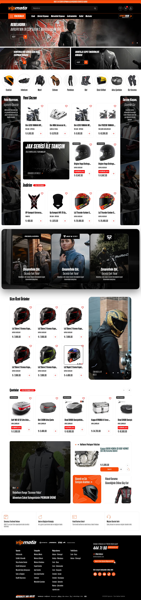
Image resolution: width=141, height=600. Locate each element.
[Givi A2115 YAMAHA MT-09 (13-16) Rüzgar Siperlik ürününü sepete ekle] (41, 133)
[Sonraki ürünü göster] (127, 465)
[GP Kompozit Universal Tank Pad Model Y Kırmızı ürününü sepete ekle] (41, 221)
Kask (33, 16)
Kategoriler (37, 551)
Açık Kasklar (37, 570)
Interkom (36, 578)
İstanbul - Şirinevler (57, 582)
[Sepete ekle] (121, 469)
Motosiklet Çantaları (39, 582)
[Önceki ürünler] (124, 390)
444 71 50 (100, 548)
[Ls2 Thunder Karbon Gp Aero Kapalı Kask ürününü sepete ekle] (89, 221)
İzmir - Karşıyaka (56, 570)
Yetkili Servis (73, 551)
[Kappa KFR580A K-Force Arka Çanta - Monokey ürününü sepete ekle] (109, 431)
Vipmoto (18, 551)
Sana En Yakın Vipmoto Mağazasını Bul (104, 561)
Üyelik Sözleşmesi (21, 566)
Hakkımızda (19, 554)
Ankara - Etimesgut (57, 554)
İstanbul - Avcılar (56, 574)
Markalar (89, 16)
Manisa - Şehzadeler (57, 585)
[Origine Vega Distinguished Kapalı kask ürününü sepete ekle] (89, 173)
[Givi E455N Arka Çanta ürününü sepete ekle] (55, 431)
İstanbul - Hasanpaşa (58, 578)
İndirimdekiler (72, 16)
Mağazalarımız (56, 551)
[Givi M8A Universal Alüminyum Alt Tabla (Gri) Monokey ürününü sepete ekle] (65, 133)
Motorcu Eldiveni (38, 558)
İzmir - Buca (55, 562)
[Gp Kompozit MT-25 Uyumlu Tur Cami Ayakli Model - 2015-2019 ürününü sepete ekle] (65, 221)
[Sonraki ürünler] (129, 390)
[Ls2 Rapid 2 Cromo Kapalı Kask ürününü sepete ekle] (81, 375)
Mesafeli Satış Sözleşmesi (23, 570)
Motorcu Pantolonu (39, 562)
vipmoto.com (55, 589)
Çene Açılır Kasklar (39, 574)
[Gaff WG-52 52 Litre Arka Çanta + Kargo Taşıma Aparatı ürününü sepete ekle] (29, 430)
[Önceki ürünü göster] (127, 469)
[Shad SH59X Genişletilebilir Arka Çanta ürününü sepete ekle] (82, 430)
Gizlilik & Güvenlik (20, 558)
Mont (14, 487)
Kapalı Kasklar (38, 566)
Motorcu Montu (38, 554)
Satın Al (109, 469)
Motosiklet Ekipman (58, 16)
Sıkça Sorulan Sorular (21, 562)
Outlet (81, 16)
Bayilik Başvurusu (21, 578)
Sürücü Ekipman (43, 16)
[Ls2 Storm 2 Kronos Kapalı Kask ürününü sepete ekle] (29, 337)
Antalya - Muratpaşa (57, 558)
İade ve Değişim (20, 574)
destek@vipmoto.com (113, 547)
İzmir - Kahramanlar (57, 566)
